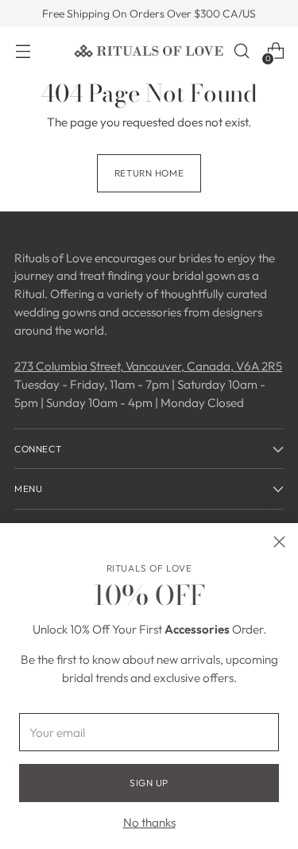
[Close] (279, 541)
